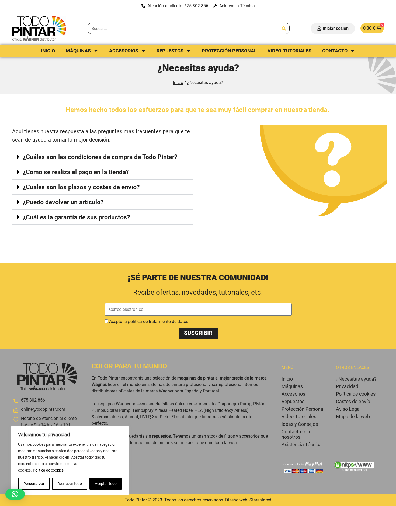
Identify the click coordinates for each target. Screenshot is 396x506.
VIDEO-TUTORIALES (289, 51)
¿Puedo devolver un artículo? (63, 202)
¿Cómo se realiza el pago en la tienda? (76, 172)
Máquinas (78, 51)
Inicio (48, 51)
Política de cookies (48, 470)
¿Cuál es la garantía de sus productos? (76, 217)
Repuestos (170, 51)
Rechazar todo (69, 484)
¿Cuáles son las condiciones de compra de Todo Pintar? (100, 157)
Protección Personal (229, 51)
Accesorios (123, 51)
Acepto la (148, 321)
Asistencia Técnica (302, 444)
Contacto (335, 51)
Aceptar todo (106, 484)
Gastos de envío (353, 401)
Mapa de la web (353, 416)
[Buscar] (283, 28)
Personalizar (33, 484)
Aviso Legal (348, 409)
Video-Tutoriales (299, 416)
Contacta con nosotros (296, 434)
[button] (102, 156)
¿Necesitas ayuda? (356, 379)
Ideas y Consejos (300, 424)
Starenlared (260, 500)
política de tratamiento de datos (158, 321)
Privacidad (347, 386)
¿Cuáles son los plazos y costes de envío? (81, 187)
